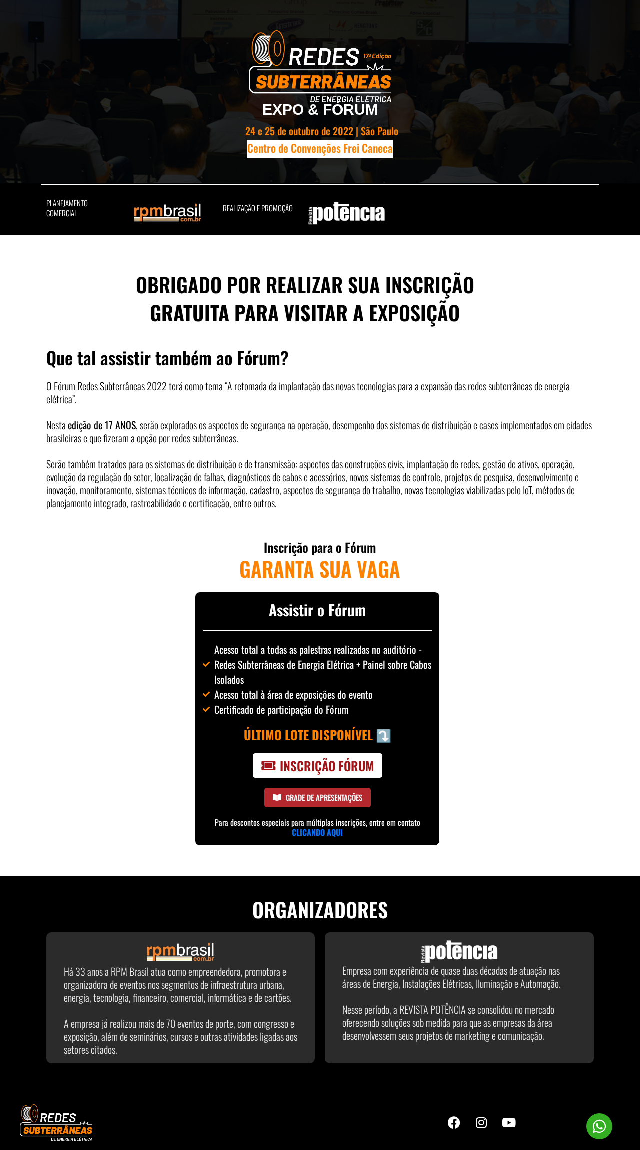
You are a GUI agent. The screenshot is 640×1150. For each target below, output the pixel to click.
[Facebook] (454, 1122)
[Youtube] (509, 1122)
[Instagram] (481, 1122)
